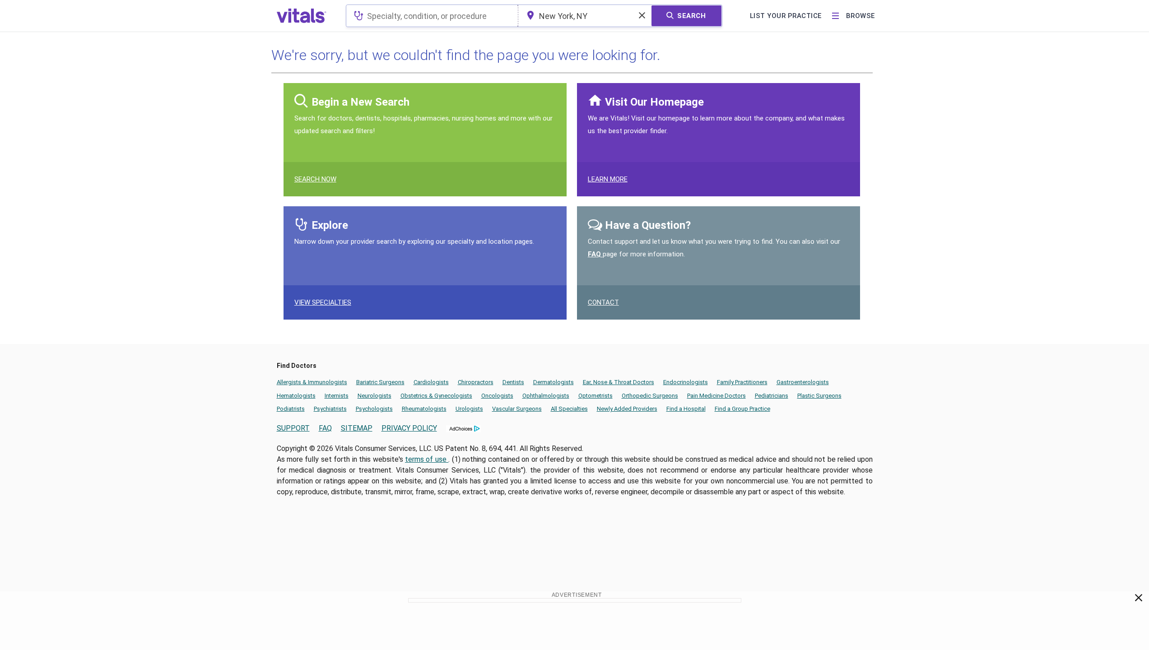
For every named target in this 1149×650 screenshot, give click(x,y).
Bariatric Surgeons (380, 382)
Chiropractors (475, 382)
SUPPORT (293, 428)
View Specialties (322, 302)
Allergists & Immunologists (312, 382)
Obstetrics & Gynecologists (436, 395)
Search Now (315, 179)
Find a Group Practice (742, 408)
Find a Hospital (686, 408)
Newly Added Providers (627, 408)
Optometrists (595, 395)
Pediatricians (771, 395)
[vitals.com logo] (301, 16)
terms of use (426, 459)
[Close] (1139, 599)
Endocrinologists (685, 382)
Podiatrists (291, 408)
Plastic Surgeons (819, 395)
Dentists (513, 382)
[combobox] (431, 16)
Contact (603, 302)
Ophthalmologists (545, 395)
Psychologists (374, 408)
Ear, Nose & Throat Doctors (618, 382)
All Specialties (569, 408)
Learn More (608, 179)
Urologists (469, 408)
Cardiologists (431, 382)
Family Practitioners (742, 382)
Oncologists (497, 395)
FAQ (595, 254)
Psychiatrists (330, 408)
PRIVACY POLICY (409, 428)
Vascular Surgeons (517, 408)
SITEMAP (356, 428)
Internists (337, 395)
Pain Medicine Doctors (716, 395)
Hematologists (296, 395)
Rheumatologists (424, 408)
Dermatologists (553, 382)
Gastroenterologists (803, 382)
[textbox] (431, 16)
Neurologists (374, 395)
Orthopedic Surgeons (650, 395)
